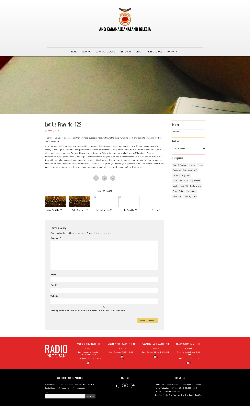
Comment (55, 238)
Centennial (125, 51)
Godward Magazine (105, 51)
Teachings (177, 196)
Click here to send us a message (167, 391)
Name (53, 274)
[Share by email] (113, 178)
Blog (138, 51)
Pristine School (154, 51)
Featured (177, 170)
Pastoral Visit (195, 186)
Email (53, 285)
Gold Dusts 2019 (180, 180)
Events (200, 165)
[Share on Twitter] (104, 178)
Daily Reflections (180, 165)
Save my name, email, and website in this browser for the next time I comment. (87, 310)
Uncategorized (190, 196)
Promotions (191, 191)
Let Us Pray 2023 (180, 186)
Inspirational (195, 180)
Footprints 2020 (190, 170)
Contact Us (173, 51)
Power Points (178, 191)
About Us (86, 51)
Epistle (192, 165)
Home (74, 51)
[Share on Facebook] (96, 178)
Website (54, 296)
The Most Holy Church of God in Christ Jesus (186, 395)
